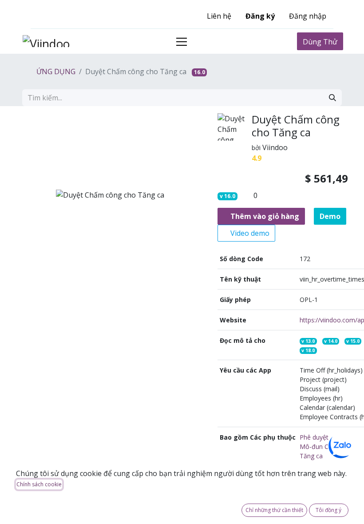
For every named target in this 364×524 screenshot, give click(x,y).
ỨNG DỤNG (55, 71)
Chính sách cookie (39, 484)
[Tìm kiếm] (332, 97)
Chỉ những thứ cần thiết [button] (274, 510)
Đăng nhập (307, 16)
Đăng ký (260, 16)
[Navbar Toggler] (181, 41)
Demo (330, 216)
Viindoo (275, 147)
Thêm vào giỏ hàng (264, 216)
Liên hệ (219, 16)
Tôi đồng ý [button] (328, 510)
